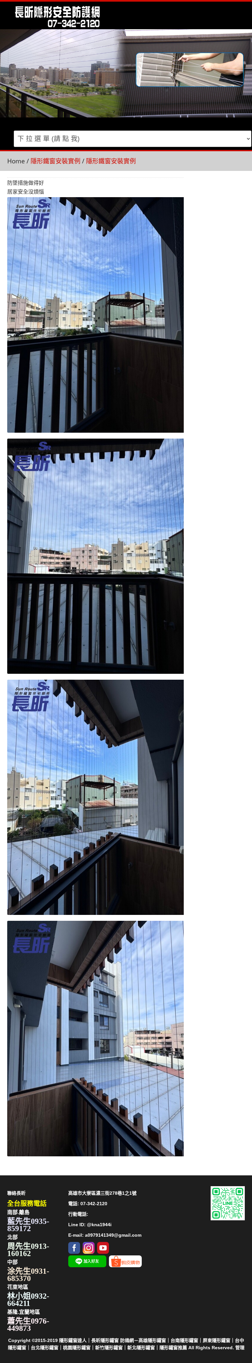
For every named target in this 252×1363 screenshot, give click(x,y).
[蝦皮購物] (125, 1259)
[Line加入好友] (87, 1259)
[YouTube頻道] (103, 1245)
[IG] (88, 1245)
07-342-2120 (93, 1203)
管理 (239, 1347)
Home (16, 161)
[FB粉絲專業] (74, 1245)
